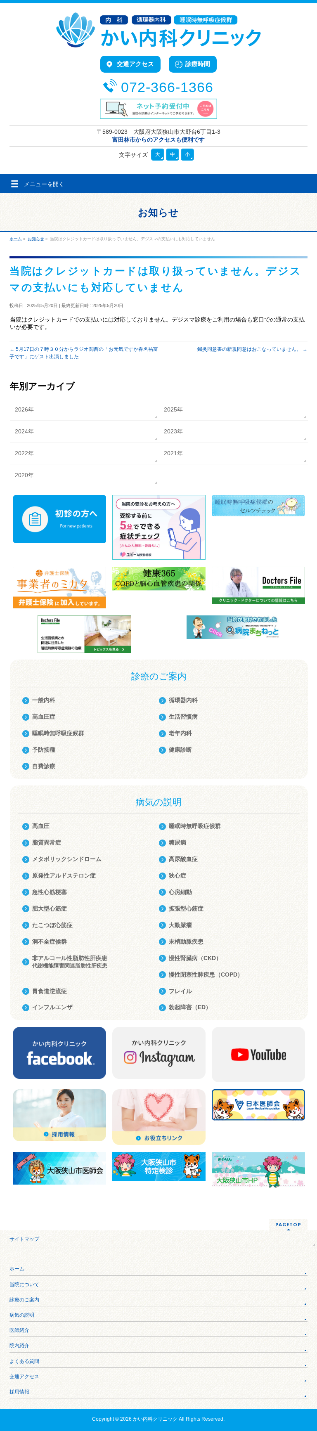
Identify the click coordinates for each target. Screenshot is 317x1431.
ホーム (16, 1269)
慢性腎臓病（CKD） (195, 958)
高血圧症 (43, 716)
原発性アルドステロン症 (64, 875)
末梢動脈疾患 (186, 941)
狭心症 (177, 875)
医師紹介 (19, 1330)
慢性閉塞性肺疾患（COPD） (206, 974)
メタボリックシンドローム (67, 859)
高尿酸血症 (183, 859)
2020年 (24, 475)
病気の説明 (21, 1315)
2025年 (173, 409)
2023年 (173, 431)
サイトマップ (24, 1239)
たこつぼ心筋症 (52, 925)
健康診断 (180, 749)
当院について (24, 1284)
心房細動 (180, 892)
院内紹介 (19, 1345)
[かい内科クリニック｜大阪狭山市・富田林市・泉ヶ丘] (158, 38)
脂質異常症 (46, 842)
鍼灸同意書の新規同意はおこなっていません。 (252, 349)
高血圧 (41, 826)
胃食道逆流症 (49, 991)
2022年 (24, 453)
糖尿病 (177, 842)
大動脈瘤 (180, 925)
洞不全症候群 (49, 941)
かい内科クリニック (155, 1419)
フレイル (180, 991)
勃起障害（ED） (190, 1007)
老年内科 (180, 733)
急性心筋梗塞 (49, 892)
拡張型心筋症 (186, 908)
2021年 (173, 453)
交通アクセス (24, 1376)
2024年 (24, 431)
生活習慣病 (183, 716)
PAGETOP (288, 1224)
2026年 (24, 409)
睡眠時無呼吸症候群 (58, 733)
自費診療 (43, 766)
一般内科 (43, 700)
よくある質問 (24, 1361)
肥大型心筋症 (49, 908)
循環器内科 (183, 700)
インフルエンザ (52, 1007)
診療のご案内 (24, 1300)
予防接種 (43, 749)
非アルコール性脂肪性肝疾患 (69, 962)
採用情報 (19, 1392)
